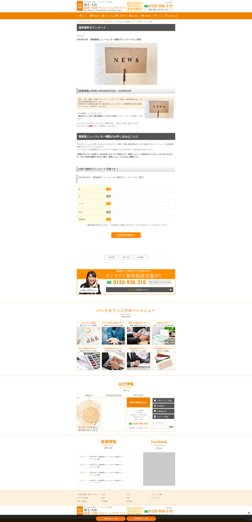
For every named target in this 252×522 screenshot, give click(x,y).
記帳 (103, 494)
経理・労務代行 (82, 501)
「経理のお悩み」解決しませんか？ (88, 494)
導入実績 (169, 2)
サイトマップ (155, 498)
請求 (128, 498)
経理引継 (129, 501)
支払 (128, 494)
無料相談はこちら (140, 518)
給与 (103, 498)
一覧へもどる (126, 257)
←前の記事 (110, 257)
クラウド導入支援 (83, 498)
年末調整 (104, 501)
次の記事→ (141, 257)
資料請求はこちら (109, 518)
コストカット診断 (157, 494)
